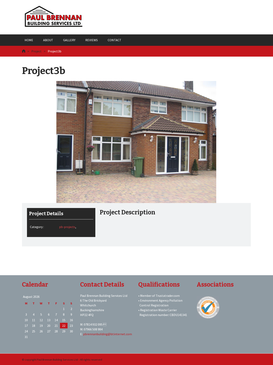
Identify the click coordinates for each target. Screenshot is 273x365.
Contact (114, 40)
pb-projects (67, 227)
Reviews (91, 40)
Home (29, 40)
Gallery (69, 40)
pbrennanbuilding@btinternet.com (107, 334)
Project (36, 51)
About (48, 40)
